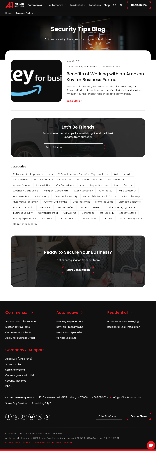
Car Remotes (89, 218)
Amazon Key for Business (83, 66)
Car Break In (107, 212)
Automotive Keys (130, 196)
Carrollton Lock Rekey (25, 224)
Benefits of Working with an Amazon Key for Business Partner (105, 77)
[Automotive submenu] (65, 5)
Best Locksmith (81, 201)
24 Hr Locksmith (122, 174)
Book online (139, 5)
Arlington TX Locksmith (56, 190)
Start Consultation (78, 270)
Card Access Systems (130, 218)
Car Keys (47, 218)
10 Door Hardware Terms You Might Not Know (83, 174)
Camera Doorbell (48, 212)
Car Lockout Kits (67, 218)
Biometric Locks (104, 201)
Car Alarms (69, 212)
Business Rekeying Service (120, 207)
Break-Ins (45, 207)
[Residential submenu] (84, 5)
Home (8, 13)
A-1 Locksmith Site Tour (89, 179)
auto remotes (21, 196)
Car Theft (107, 218)
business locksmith (89, 207)
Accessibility (43, 185)
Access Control (21, 185)
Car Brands (88, 212)
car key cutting (127, 212)
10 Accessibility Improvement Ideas (33, 174)
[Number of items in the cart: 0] (121, 5)
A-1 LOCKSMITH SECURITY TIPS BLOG (52, 179)
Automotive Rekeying (55, 201)
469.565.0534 (100, 397)
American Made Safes (25, 190)
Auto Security (41, 196)
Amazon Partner (112, 66)
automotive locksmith (25, 201)
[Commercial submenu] (44, 5)
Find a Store (139, 416)
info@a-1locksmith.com (127, 397)
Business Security (23, 212)
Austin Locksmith (83, 190)
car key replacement (25, 218)
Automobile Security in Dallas (99, 196)
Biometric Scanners (130, 201)
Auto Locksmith (127, 190)
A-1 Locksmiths (116, 179)
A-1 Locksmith (20, 179)
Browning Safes (64, 207)
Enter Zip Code (107, 416)
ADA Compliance (64, 185)
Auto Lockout (106, 190)
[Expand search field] (115, 5)
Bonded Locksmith (23, 207)
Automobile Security (66, 196)
